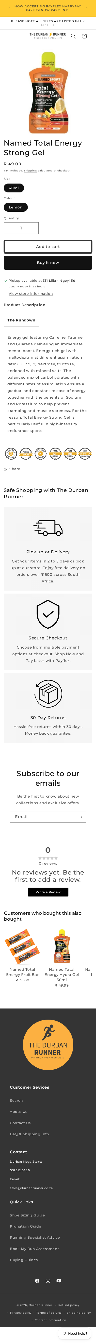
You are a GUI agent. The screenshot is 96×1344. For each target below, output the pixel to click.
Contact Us (20, 1123)
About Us (18, 1111)
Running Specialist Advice (35, 1237)
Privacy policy (21, 1312)
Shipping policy (79, 1312)
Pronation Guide (25, 1226)
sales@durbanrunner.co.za (31, 1188)
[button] (9, 36)
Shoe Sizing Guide (27, 1215)
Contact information (50, 1320)
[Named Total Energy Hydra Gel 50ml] (62, 946)
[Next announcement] (86, 8)
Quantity (11, 218)
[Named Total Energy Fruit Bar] (22, 946)
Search (16, 1100)
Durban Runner (40, 1305)
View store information (31, 293)
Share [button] (14, 469)
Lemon (16, 207)
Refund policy (69, 1305)
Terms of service (49, 1312)
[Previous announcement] (9, 8)
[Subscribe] (80, 817)
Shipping (30, 170)
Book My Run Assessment (34, 1249)
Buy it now (48, 262)
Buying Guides (24, 1260)
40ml (14, 188)
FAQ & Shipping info (29, 1134)
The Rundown (21, 320)
